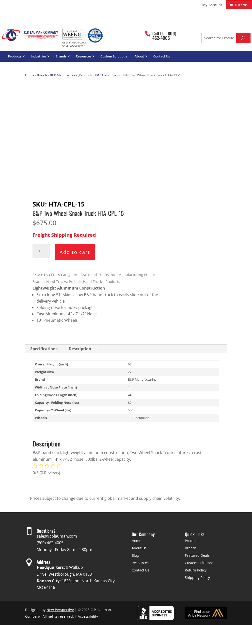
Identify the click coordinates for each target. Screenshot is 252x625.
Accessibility (88, 616)
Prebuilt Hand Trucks (86, 281)
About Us (139, 548)
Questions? (46, 531)
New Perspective (60, 609)
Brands (60, 56)
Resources (83, 56)
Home (29, 75)
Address (43, 562)
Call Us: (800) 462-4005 (164, 35)
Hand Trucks (56, 281)
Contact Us (161, 56)
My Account (212, 5)
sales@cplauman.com (57, 536)
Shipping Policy (197, 577)
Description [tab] (80, 348)
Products (14, 56)
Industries (38, 56)
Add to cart (75, 252)
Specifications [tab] (44, 348)
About (139, 56)
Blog (135, 555)
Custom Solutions (113, 56)
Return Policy (195, 570)
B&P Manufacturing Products (71, 75)
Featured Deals (197, 555)
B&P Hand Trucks (108, 75)
